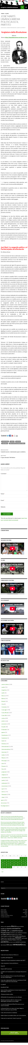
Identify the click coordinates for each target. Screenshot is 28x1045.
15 (21, 862)
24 (2, 867)
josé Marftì (4, 443)
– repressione (4, 777)
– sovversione (4, 786)
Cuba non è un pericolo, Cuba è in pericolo (11, 1018)
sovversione (23, 942)
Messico (24, 936)
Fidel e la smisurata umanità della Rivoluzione (12, 819)
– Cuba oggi (3, 709)
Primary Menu (26, 7)
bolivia (22, 926)
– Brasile (3, 701)
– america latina (4, 684)
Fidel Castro (6, 934)
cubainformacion (17, 931)
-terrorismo (3, 803)
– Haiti (2, 740)
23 (25, 865)
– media (3, 755)
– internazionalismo (5, 749)
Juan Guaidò (4, 936)
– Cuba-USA (4, 715)
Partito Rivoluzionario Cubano (17, 443)
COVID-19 (5, 931)
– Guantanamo (4, 735)
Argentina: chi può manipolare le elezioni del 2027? (13, 960)
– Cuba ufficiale (4, 712)
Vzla (24, 945)
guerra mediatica (19, 934)
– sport (2, 788)
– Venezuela (4, 794)
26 (10, 867)
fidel (1, 934)
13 (14, 862)
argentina (9, 926)
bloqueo (18, 926)
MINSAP (18, 938)
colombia (9, 928)
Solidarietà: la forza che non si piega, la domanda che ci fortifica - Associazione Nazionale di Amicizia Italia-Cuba (14, 829)
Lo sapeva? (3, 984)
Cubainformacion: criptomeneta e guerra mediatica (13, 450)
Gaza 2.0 (3, 966)
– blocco (3, 695)
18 (6, 865)
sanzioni (17, 942)
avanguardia (5, 441)
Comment (4, 473)
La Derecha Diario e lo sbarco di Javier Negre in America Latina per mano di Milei (12, 1009)
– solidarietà (4, 783)
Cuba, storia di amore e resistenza (9, 1012)
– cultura (3, 718)
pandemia (5, 942)
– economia (3, 724)
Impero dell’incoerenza (6, 968)
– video (2, 797)
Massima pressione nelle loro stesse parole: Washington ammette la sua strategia (11, 1000)
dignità (12, 441)
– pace (2, 763)
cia (5, 928)
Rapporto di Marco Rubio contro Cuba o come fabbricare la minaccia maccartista (14, 845)
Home (2, 881)
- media (2, 13)
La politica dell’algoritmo (7, 957)
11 (6, 862)
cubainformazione (11, 27)
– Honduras (3, 743)
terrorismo (3, 945)
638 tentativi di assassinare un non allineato (11, 997)
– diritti (2, 721)
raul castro (11, 942)
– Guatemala (4, 738)
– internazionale (5, 746)
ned (22, 938)
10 (2, 862)
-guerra (2, 800)
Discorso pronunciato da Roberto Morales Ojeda (12, 825)
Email (2, 500)
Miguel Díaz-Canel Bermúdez (8, 938)
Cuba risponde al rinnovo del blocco (9, 963)
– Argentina (3, 690)
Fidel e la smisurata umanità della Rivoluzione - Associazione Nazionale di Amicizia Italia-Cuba (12, 817)
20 (14, 865)
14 (17, 862)
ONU (18, 939)
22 (21, 865)
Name (3, 493)
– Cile (2, 704)
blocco (13, 926)
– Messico (3, 757)
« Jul (2, 871)
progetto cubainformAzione (9, 7)
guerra (13, 934)
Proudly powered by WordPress (7, 1040)
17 (2, 865)
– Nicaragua (4, 760)
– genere (3, 732)
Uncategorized (4, 805)
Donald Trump (5, 932)
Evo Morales (24, 932)
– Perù (2, 769)
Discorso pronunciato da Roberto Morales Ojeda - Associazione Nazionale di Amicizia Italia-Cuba (13, 822)
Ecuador (16, 932)
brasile (2, 928)
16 (25, 862)
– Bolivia (3, 698)
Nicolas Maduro (4, 939)
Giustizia (18, 441)
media (20, 936)
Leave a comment (21, 27)
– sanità (3, 780)
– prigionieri (4, 772)
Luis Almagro (9, 936)
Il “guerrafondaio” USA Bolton (8, 456)
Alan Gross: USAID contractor (15, 837)
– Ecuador (3, 726)
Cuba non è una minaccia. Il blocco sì (9, 954)
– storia (2, 791)
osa (20, 939)
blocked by (14, 1033)
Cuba (10, 930)
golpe (11, 934)
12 (10, 862)
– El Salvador (4, 729)
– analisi (3, 687)
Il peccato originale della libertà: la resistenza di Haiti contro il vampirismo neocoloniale (13, 980)
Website (3, 507)
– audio (2, 693)
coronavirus (16, 928)
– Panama (3, 766)
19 (10, 865)
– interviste (3, 752)
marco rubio (15, 936)
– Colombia (3, 707)
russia (14, 942)
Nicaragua (25, 938)
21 (17, 865)
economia (12, 932)
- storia (7, 13)
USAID (11, 945)
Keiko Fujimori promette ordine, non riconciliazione (13, 1015)
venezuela (18, 944)
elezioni (20, 932)
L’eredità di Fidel (5, 987)
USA (7, 945)
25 (6, 867)
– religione (3, 774)
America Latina (3, 926)
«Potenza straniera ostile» (7, 994)
